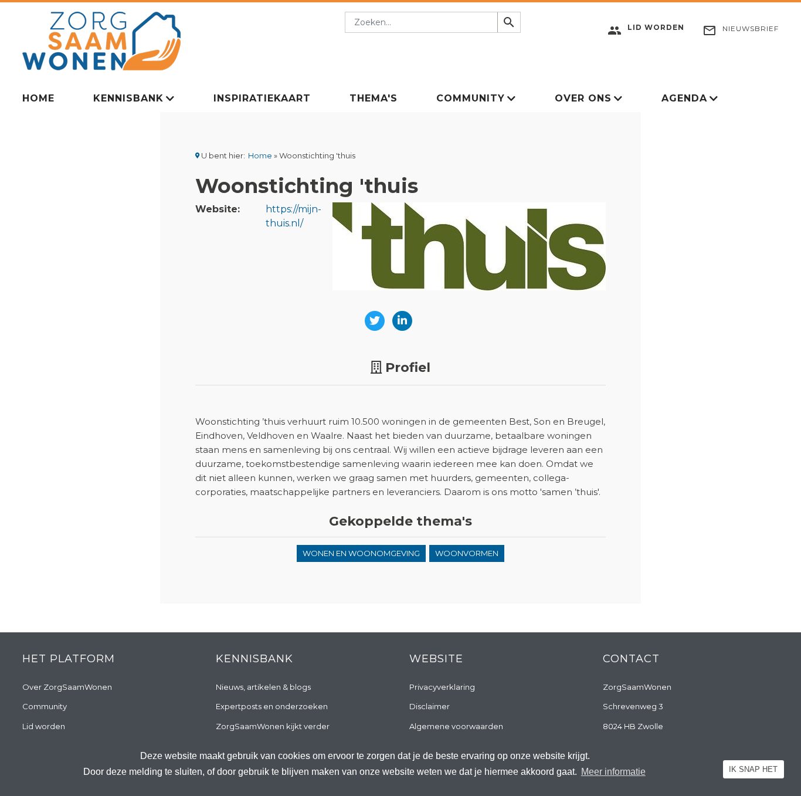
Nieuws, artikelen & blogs (263, 687)
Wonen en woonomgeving (361, 553)
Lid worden (43, 726)
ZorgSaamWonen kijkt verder (273, 726)
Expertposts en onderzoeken (272, 706)
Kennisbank (128, 98)
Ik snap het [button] (753, 769)
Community (470, 98)
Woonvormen (466, 553)
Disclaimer (429, 706)
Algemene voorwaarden (456, 726)
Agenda (684, 98)
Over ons (583, 98)
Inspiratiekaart (262, 98)
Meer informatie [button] (613, 772)
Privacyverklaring (442, 687)
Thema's (373, 98)
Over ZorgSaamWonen (67, 687)
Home (38, 98)
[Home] (101, 40)
